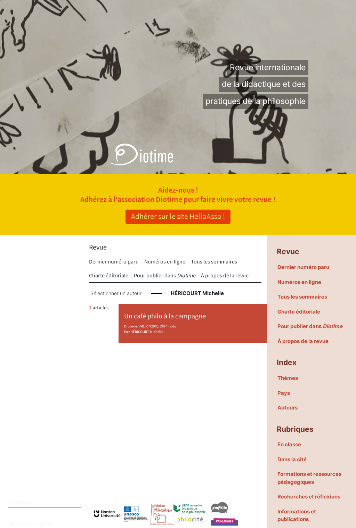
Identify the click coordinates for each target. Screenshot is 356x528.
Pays (283, 393)
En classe (289, 444)
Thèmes (287, 378)
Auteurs (287, 407)
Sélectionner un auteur (115, 293)
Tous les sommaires (214, 261)
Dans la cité (292, 459)
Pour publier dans (164, 275)
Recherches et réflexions (308, 496)
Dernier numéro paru (114, 261)
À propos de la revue (225, 275)
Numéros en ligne (164, 261)
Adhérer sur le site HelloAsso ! (178, 216)
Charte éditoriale (108, 275)
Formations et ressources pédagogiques (309, 478)
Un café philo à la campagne (165, 316)
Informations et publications (296, 515)
